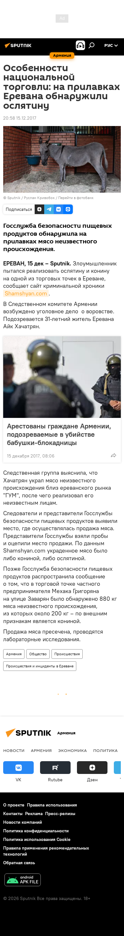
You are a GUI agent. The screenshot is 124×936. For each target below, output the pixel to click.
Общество (38, 653)
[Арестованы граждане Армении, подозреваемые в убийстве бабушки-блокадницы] (62, 377)
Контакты (13, 813)
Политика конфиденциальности (36, 831)
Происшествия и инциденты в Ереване (39, 666)
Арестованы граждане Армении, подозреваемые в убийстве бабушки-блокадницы (59, 434)
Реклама (34, 813)
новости (13, 750)
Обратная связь (19, 862)
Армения (14, 653)
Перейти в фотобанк (75, 197)
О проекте (13, 805)
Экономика (72, 750)
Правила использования (52, 805)
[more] (113, 455)
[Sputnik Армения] (19, 48)
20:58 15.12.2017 (19, 118)
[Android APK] (22, 880)
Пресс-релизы (60, 813)
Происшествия (67, 653)
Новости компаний (22, 822)
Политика (105, 750)
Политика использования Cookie (37, 839)
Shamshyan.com (26, 293)
